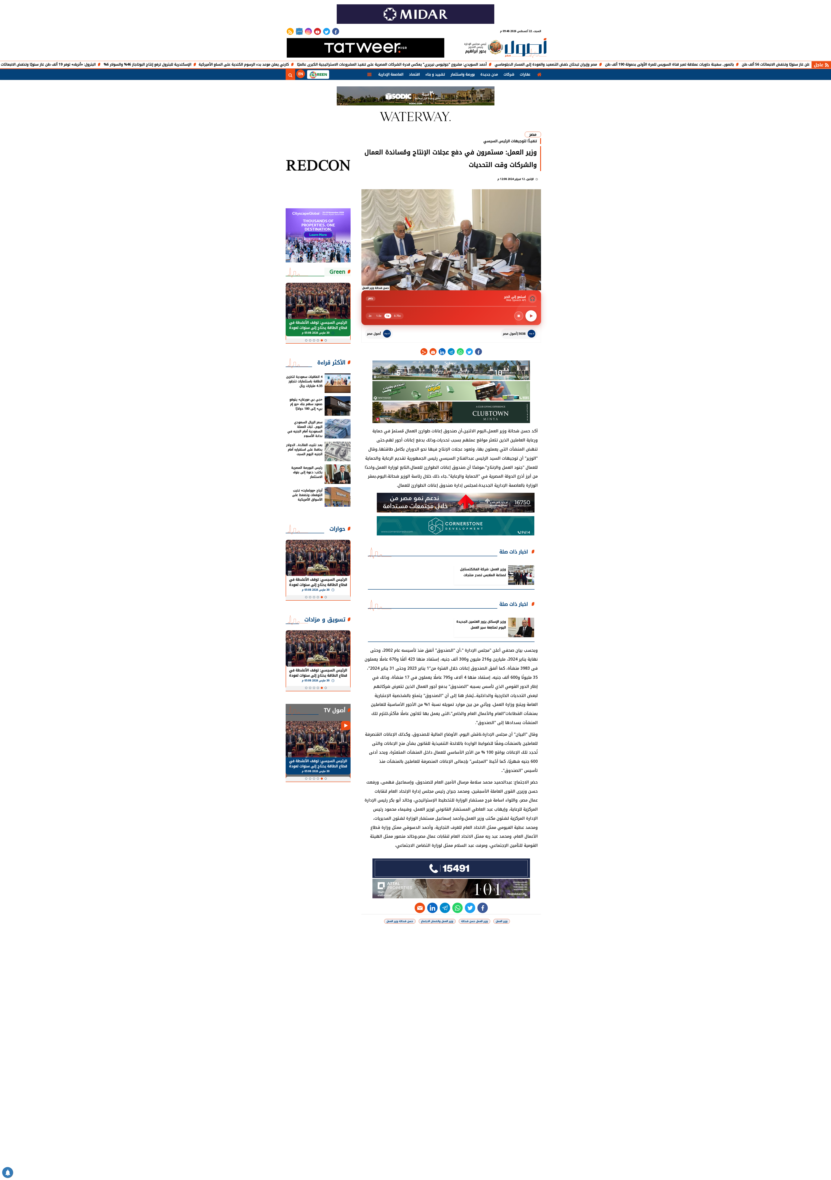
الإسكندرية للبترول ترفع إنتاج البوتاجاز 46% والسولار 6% (214, 64)
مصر (532, 134)
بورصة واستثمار (463, 74)
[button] (326, 340)
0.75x (397, 316)
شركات (509, 74)
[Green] (318, 74)
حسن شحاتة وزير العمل (400, 921)
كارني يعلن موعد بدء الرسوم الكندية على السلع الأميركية (310, 64)
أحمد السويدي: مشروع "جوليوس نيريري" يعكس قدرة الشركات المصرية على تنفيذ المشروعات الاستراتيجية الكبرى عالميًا (458, 64)
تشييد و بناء (435, 74)
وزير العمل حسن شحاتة (474, 921)
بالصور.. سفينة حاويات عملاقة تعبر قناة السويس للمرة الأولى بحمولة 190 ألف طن (735, 64)
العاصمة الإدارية (390, 74)
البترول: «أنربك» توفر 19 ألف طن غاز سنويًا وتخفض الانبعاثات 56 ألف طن (105, 64)
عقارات (525, 74)
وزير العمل (501, 921)
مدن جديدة (489, 74)
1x (387, 316)
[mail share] (433, 351)
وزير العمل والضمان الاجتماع (437, 921)
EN (300, 74)
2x (370, 316)
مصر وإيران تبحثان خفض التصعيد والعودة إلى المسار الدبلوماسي (612, 64)
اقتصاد (414, 74)
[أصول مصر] (525, 48)
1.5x (379, 316)
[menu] (369, 74)
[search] (290, 74)
